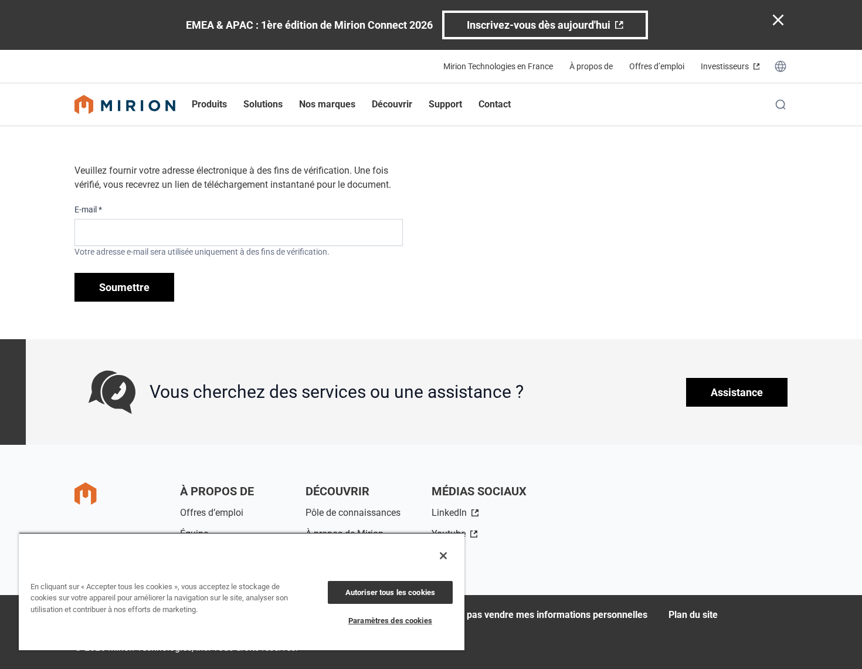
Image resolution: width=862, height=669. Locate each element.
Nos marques (327, 104)
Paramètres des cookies (390, 620)
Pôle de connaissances (353, 512)
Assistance (737, 392)
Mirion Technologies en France (498, 66)
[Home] (124, 104)
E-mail (88, 209)
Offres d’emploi (656, 66)
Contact (494, 104)
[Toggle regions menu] (780, 66)
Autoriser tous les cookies (390, 592)
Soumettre (124, 287)
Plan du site (693, 614)
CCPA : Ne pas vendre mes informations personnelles (534, 614)
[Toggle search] (780, 104)
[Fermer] (443, 556)
